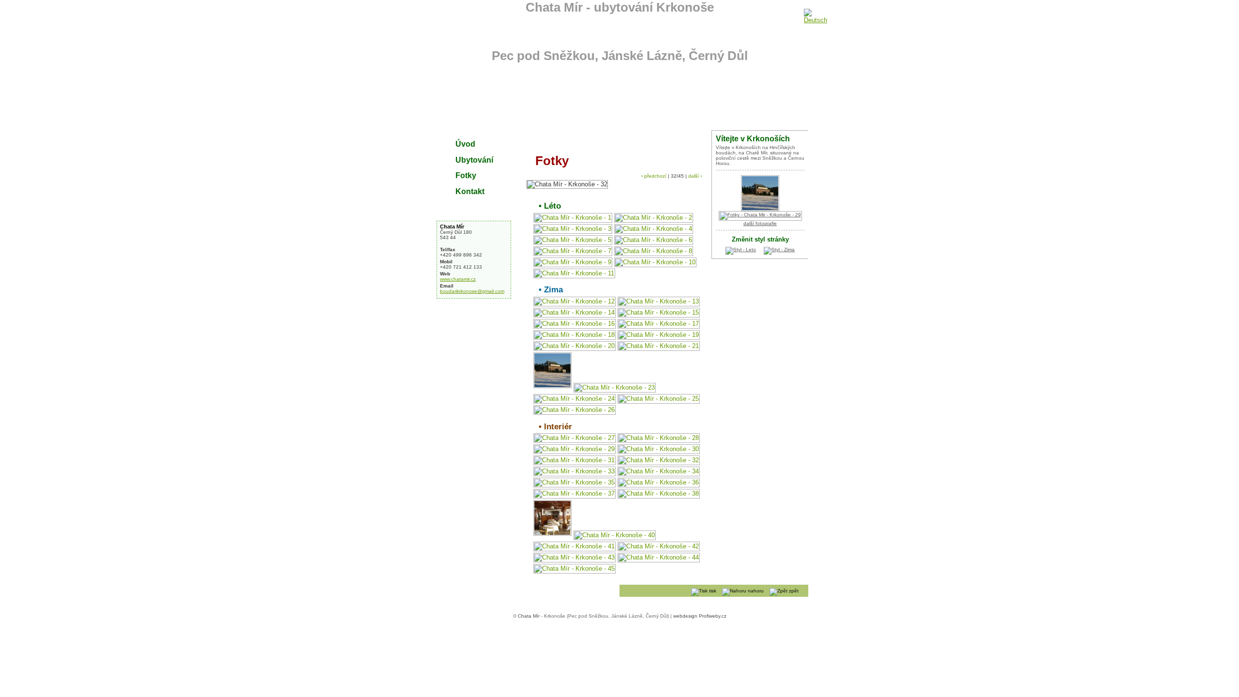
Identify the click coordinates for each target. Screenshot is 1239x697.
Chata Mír (452, 226)
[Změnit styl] (740, 249)
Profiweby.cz (712, 616)
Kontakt (469, 191)
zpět (793, 590)
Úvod (465, 143)
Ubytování (474, 159)
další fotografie (760, 223)
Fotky (465, 175)
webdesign (685, 616)
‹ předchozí (653, 176)
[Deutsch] (811, 14)
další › (695, 176)
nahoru (755, 590)
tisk (712, 590)
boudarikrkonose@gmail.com (472, 291)
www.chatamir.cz (458, 279)
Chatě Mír (756, 152)
